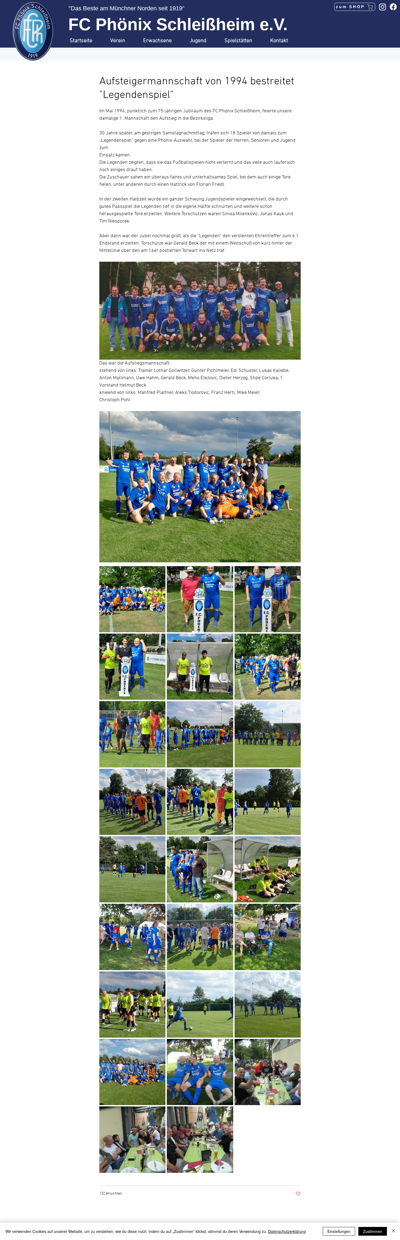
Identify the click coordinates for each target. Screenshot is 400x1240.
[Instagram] (382, 6)
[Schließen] (393, 1231)
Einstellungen (338, 1231)
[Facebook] (393, 6)
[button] (122, 40)
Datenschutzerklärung (287, 1231)
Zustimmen (372, 1231)
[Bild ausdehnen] (132, 599)
